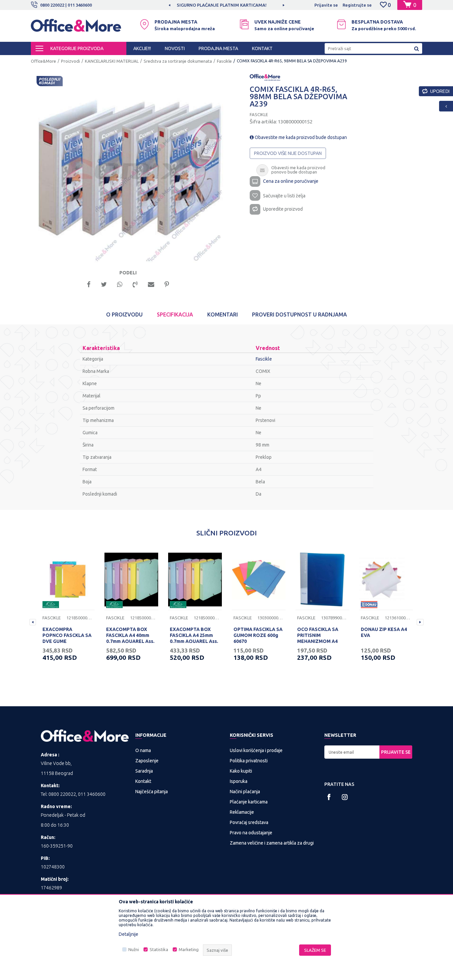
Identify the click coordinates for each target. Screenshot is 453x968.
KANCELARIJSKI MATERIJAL (112, 61)
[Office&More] (76, 28)
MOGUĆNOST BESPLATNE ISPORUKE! (238, 5)
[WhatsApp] (119, 284)
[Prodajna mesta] (144, 24)
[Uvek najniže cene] (244, 24)
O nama (143, 750)
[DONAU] (369, 604)
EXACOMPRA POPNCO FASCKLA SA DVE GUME (67, 635)
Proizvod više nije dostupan (288, 153)
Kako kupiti (241, 771)
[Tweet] (103, 284)
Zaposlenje (147, 760)
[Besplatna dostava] (341, 24)
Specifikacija (175, 314)
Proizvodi (70, 61)
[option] (239, 5)
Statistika (159, 949)
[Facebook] (88, 284)
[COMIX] (265, 77)
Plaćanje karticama (249, 801)
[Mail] (151, 284)
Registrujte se (357, 5)
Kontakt (143, 781)
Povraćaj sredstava (249, 822)
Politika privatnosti (249, 760)
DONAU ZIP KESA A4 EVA (384, 632)
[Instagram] (345, 797)
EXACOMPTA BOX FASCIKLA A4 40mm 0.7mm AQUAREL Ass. (130, 635)
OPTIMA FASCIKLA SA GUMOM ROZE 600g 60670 (258, 635)
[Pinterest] (167, 284)
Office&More (43, 61)
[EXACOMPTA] (50, 604)
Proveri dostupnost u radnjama (299, 314)
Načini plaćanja (245, 791)
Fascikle (224, 61)
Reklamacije (242, 812)
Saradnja (144, 771)
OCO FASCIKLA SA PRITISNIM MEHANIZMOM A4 (317, 635)
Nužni (133, 949)
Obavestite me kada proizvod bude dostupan (300, 137)
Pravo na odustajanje (251, 832)
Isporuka (238, 781)
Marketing (189, 949)
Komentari (222, 314)
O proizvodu (124, 314)
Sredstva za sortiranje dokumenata (178, 61)
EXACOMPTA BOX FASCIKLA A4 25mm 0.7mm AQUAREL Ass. (194, 635)
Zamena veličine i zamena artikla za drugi (272, 843)
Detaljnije (128, 934)
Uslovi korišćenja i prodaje (256, 750)
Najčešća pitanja (151, 791)
